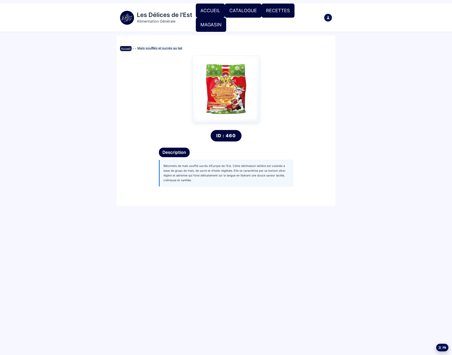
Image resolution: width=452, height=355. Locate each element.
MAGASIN (211, 24)
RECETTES (278, 10)
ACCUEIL (210, 10)
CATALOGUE (243, 10)
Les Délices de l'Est (164, 14)
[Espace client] (328, 18)
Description (174, 152)
